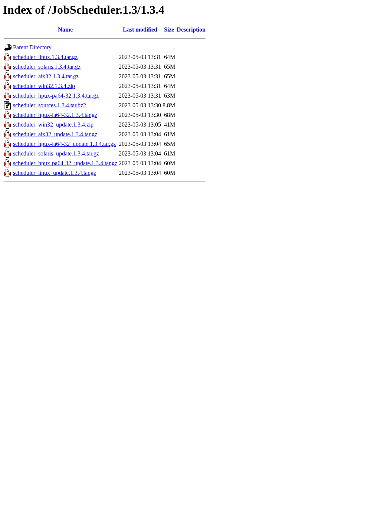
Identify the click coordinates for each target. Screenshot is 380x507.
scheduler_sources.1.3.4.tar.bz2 (49, 105)
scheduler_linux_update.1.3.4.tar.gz (54, 173)
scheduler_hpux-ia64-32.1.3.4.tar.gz (55, 115)
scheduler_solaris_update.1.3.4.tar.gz (56, 153)
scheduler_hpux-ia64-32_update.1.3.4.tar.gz (64, 144)
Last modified (140, 29)
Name (65, 29)
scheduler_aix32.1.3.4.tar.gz (46, 76)
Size (169, 29)
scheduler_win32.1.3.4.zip (44, 86)
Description (191, 29)
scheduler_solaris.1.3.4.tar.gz (47, 66)
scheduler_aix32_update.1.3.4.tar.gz (55, 134)
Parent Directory (32, 47)
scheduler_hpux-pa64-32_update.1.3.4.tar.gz (65, 163)
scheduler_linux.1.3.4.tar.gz (45, 57)
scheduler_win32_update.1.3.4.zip (53, 124)
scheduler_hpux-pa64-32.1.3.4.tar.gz (56, 95)
